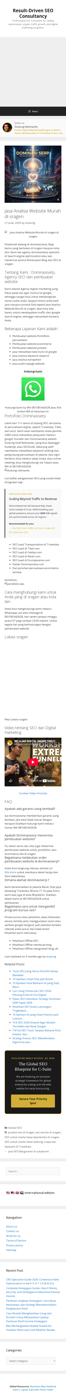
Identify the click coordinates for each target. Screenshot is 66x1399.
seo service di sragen (48, 1132)
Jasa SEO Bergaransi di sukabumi (28, 1151)
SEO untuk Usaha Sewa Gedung (24, 1142)
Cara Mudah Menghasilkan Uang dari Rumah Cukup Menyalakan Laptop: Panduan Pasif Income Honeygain (29, 1317)
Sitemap (11, 1250)
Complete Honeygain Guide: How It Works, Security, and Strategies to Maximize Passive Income (33, 1292)
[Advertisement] (33, 72)
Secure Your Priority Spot (33, 1101)
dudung (51, 956)
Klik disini (10, 872)
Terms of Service (16, 1240)
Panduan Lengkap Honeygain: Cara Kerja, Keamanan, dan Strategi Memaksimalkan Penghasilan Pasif (31, 1304)
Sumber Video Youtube (33, 793)
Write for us (13, 1236)
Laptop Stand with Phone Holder (37, 1389)
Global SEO (15, 1127)
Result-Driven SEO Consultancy (33, 13)
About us (11, 1226)
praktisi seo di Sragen (21, 1132)
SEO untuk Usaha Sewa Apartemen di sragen (32, 1137)
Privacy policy (14, 1245)
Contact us (12, 1231)
